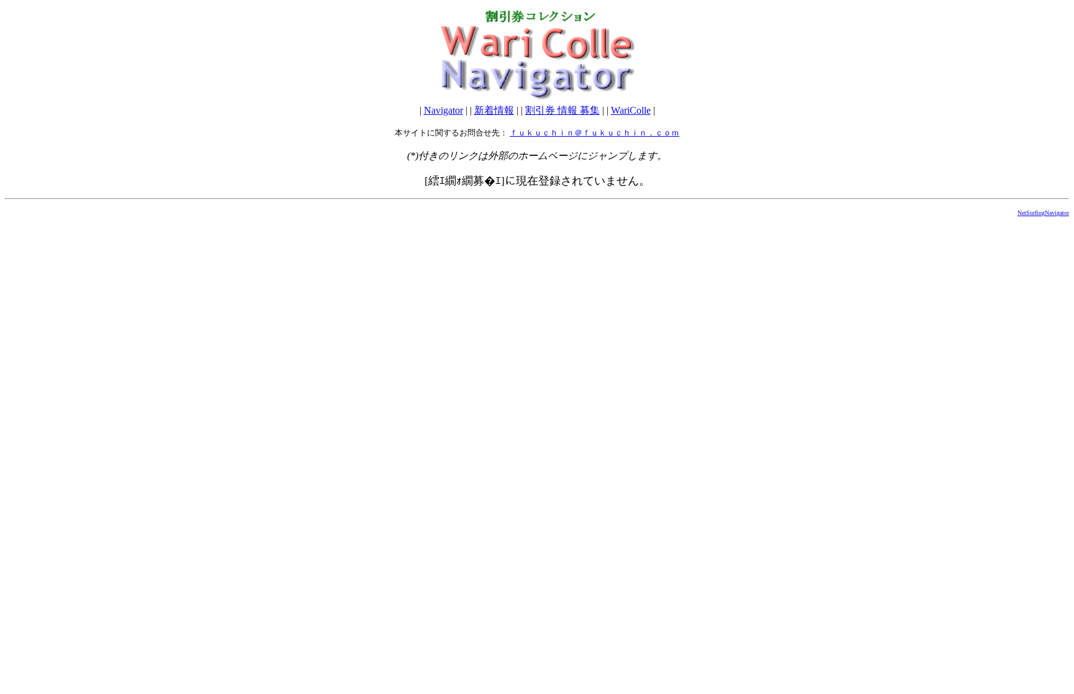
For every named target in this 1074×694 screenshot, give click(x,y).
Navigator (443, 110)
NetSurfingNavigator (1043, 212)
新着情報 (494, 110)
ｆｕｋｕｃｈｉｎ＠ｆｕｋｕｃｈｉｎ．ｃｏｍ (594, 132)
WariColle (631, 110)
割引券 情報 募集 (562, 110)
